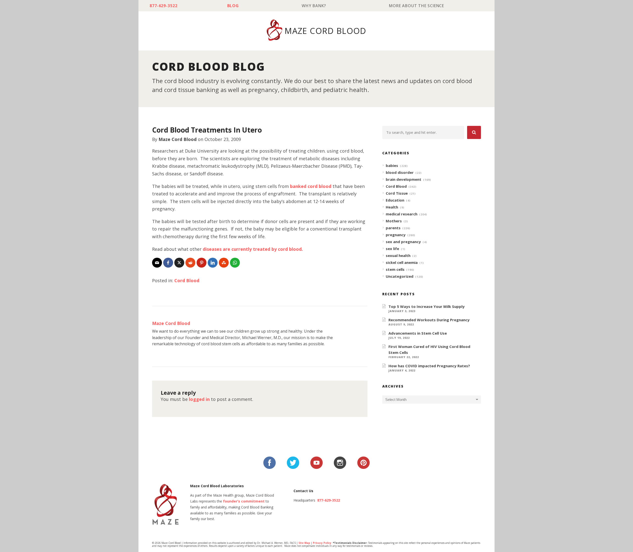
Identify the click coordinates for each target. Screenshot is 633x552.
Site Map (304, 543)
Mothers (394, 220)
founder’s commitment (244, 501)
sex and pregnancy (403, 241)
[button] (474, 132)
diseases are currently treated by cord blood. (253, 249)
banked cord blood (310, 186)
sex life (392, 248)
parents (393, 227)
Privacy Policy (322, 543)
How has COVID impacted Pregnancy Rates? (429, 365)
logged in (199, 399)
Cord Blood (186, 280)
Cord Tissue (397, 193)
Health (392, 207)
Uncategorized (399, 276)
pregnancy (396, 234)
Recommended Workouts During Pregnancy (429, 319)
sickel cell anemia (402, 262)
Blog (233, 6)
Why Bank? (314, 6)
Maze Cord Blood (177, 139)
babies (392, 165)
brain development (403, 179)
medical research (401, 213)
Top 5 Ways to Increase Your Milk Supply (426, 306)
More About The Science (416, 6)
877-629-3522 (164, 6)
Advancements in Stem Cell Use (417, 333)
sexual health (398, 255)
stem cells (395, 269)
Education (395, 200)
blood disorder (400, 172)
